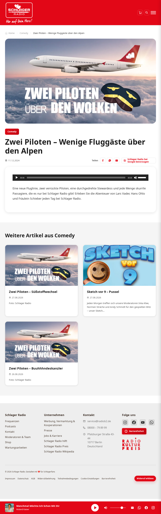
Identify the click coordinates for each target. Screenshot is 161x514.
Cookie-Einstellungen (90, 478)
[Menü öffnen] (153, 12)
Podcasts (10, 426)
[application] (80, 177)
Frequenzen (12, 421)
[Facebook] (134, 422)
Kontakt (9, 431)
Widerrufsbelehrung (46, 478)
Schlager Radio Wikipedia (59, 451)
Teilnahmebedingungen (68, 478)
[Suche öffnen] (146, 12)
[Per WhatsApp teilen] (110, 160)
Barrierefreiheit (136, 431)
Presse (48, 430)
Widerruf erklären (145, 478)
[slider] (142, 177)
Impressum (10, 478)
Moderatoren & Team (18, 437)
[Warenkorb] (140, 12)
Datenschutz (23, 478)
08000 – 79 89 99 (97, 427)
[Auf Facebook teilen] (103, 160)
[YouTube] (143, 422)
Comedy (24, 33)
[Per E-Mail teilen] (116, 160)
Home (11, 33)
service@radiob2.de (99, 421)
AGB (33, 478)
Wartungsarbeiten (16, 447)
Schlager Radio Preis (56, 446)
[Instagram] (125, 422)
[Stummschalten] (135, 177)
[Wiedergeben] (16, 177)
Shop (8, 442)
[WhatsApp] (151, 422)
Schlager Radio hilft (55, 441)
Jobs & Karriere (53, 436)
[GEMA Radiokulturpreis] (131, 444)
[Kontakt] (132, 508)
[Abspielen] (95, 507)
